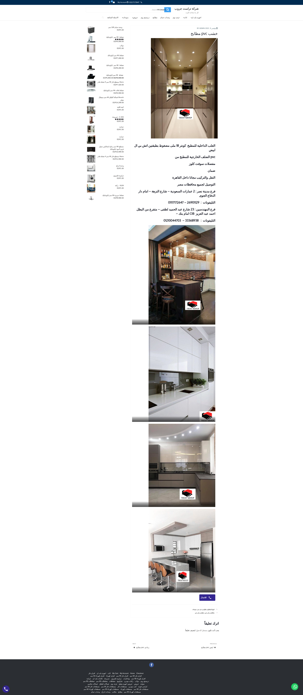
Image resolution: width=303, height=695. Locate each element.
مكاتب (114, 692)
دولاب (137, 681)
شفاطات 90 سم (89, 681)
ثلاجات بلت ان (97, 679)
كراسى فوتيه (142, 687)
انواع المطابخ (210, 609)
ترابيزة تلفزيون (116, 679)
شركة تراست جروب (187, 8)
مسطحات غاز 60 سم (92, 687)
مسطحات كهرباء (126, 689)
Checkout (139, 673)
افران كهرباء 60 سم (97, 676)
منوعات (125, 17)
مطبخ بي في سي (199, 612)
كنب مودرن (132, 687)
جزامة (89, 679)
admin (202, 28)
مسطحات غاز (122, 687)
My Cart (115, 673)
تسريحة (106, 679)
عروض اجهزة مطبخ (125, 684)
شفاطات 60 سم (102, 681)
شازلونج (120, 681)
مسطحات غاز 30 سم (108, 687)
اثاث (185, 17)
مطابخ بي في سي (209, 612)
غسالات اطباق (104, 684)
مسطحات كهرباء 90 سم (132, 692)
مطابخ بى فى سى (202, 609)
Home (132, 673)
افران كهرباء (110, 676)
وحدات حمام (165, 17)
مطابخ (155, 17)
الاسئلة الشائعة (112, 17)
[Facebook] (109, 2)
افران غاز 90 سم (122, 676)
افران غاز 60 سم (136, 676)
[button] (294, 686)
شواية (142, 684)
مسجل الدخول (201, 630)
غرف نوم (176, 17)
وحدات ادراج (106, 692)
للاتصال (204, 598)
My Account (122, 2)
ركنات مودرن (128, 681)
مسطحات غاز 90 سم (141, 689)
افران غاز (92, 673)
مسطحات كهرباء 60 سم (92, 689)
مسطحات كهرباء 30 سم (110, 689)
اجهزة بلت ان (196, 17)
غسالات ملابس (93, 684)
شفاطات (112, 681)
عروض (135, 17)
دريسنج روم (145, 17)
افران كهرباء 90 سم (138, 679)
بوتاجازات (126, 679)
